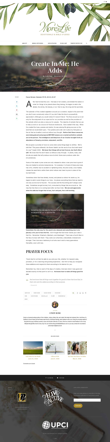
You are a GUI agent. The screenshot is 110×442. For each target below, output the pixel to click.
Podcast (63, 43)
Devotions (52, 43)
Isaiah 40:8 (44, 296)
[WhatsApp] (16, 118)
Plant (53, 296)
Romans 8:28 (61, 296)
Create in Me (47, 293)
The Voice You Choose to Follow (77, 356)
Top (55, 438)
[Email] (16, 114)
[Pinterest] (16, 110)
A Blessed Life (55, 356)
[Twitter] (16, 106)
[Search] (86, 43)
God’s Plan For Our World (33, 356)
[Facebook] (16, 101)
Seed (26, 299)
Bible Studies (37, 43)
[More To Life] (55, 29)
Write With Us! (76, 43)
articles (27, 293)
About (24, 43)
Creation (57, 293)
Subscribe (78, 405)
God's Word (34, 296)
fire (26, 296)
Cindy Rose (48, 76)
